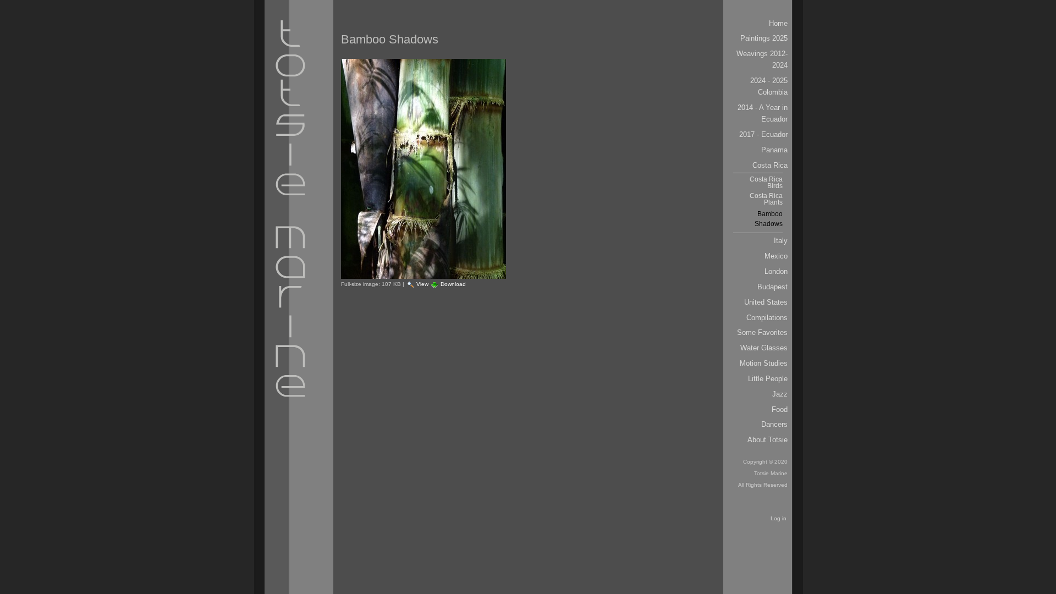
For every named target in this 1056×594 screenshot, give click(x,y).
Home (778, 23)
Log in (779, 518)
